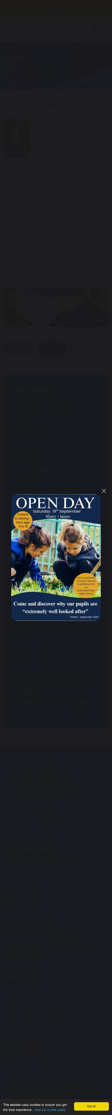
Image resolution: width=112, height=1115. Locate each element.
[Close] (104, 491)
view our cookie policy (50, 1109)
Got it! (91, 1106)
